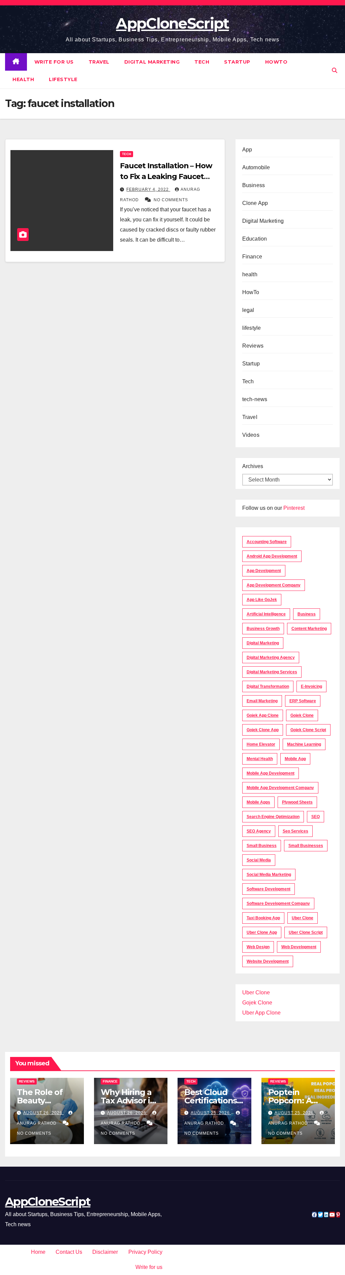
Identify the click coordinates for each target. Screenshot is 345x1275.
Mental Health (260, 758)
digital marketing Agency (271, 657)
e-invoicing (311, 686)
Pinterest (294, 508)
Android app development (272, 556)
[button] (334, 70)
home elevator (261, 744)
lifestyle (63, 79)
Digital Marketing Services (272, 672)
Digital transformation (268, 686)
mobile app (295, 758)
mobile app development (270, 773)
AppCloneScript (172, 23)
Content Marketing (309, 628)
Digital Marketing (152, 62)
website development (268, 961)
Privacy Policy (145, 1252)
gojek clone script (308, 730)
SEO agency (259, 831)
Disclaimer (105, 1252)
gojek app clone (263, 715)
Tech (201, 62)
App (247, 149)
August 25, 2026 (211, 1112)
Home (38, 1252)
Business (253, 185)
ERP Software (302, 701)
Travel (99, 62)
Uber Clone (256, 992)
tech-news (255, 399)
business (306, 614)
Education (254, 239)
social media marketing (269, 874)
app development (264, 570)
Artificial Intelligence (266, 614)
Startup (237, 62)
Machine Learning (304, 744)
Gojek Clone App (263, 730)
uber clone (302, 918)
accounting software (267, 541)
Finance (252, 256)
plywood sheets (297, 802)
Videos (250, 435)
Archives (252, 466)
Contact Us (69, 1252)
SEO (315, 816)
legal (248, 310)
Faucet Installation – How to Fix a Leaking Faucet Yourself (166, 176)
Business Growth (263, 628)
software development (268, 889)
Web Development (298, 947)
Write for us (54, 62)
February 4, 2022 (148, 189)
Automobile (256, 167)
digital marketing (263, 643)
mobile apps (258, 802)
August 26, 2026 (43, 1112)
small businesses (305, 845)
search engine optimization (273, 816)
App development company (274, 585)
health (23, 79)
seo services (295, 831)
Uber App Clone (261, 1013)
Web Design (258, 947)
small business (262, 845)
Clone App (255, 203)
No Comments (171, 200)
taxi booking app (263, 918)
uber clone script (306, 932)
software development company (278, 903)
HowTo (276, 62)
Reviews (252, 346)
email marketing (262, 701)
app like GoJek (262, 599)
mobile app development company (280, 787)
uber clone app (262, 932)
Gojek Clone (302, 715)
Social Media (259, 860)
